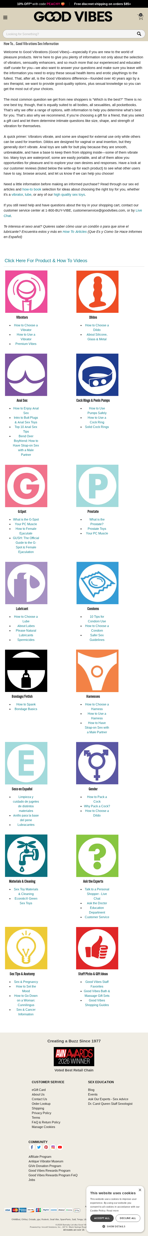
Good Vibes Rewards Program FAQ (53, 1175)
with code (41, 4)
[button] (5, 17)
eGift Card (39, 1090)
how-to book (31, 189)
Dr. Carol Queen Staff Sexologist (110, 1104)
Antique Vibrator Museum (46, 1161)
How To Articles (75, 231)
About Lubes (26, 626)
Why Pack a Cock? (97, 806)
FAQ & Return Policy (46, 1122)
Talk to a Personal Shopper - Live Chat (97, 893)
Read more (113, 1210)
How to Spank (26, 704)
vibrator (17, 194)
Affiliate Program (40, 1157)
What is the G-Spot (26, 519)
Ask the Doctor (97, 903)
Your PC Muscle (26, 524)
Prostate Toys (97, 529)
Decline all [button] (128, 1218)
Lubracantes (26, 825)
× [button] (139, 1190)
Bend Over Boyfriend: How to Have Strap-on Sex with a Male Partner (26, 445)
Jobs (32, 1180)
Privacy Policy (41, 1113)
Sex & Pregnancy (26, 982)
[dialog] (115, 1209)
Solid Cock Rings (97, 427)
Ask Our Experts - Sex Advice (108, 1099)
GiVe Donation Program (45, 1166)
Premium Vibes (25, 344)
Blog (91, 1090)
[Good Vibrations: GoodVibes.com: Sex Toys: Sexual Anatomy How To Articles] (93, 948)
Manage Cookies (43, 1127)
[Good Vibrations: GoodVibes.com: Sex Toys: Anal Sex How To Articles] (22, 375)
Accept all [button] (102, 1218)
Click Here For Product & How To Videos (46, 260)
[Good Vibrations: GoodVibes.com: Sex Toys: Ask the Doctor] (93, 855)
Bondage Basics (26, 709)
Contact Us (39, 1099)
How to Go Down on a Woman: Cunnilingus (26, 1000)
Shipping (38, 1108)
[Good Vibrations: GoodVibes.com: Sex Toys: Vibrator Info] (22, 291)
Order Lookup (41, 1104)
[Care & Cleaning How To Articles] (22, 855)
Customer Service (97, 917)
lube (28, 194)
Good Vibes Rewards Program (49, 1170)
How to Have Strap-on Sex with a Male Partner (97, 727)
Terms (36, 1117)
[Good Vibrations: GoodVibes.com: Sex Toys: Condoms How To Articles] (93, 291)
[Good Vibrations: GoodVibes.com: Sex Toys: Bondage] (22, 671)
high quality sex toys (69, 194)
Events (93, 1094)
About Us (38, 1094)
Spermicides (25, 640)
